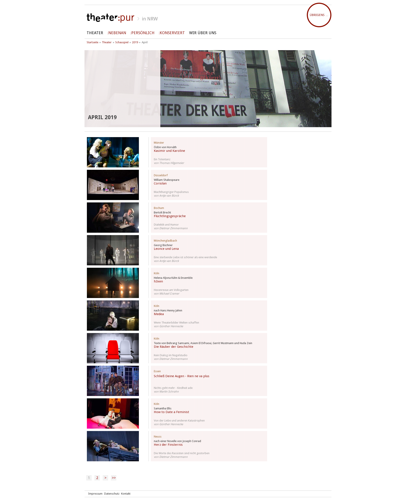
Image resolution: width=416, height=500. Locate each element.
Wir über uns (202, 32)
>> (114, 478)
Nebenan (117, 32)
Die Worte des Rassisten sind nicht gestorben (182, 453)
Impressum (95, 493)
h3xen (158, 281)
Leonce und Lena (166, 249)
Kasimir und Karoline (169, 151)
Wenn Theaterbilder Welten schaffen (176, 322)
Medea (159, 314)
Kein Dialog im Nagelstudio (170, 355)
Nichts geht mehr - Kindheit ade (173, 387)
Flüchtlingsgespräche (170, 216)
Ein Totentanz (162, 159)
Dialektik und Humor (166, 224)
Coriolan (160, 183)
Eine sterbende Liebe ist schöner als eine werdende (185, 257)
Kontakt (125, 493)
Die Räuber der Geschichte (173, 347)
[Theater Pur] (208, 18)
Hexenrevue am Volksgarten (171, 290)
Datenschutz (111, 493)
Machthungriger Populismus (171, 192)
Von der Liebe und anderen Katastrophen (179, 420)
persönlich (142, 32)
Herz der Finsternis (168, 445)
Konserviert (172, 32)
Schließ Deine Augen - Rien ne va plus (181, 376)
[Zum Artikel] (112, 152)
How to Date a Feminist (171, 412)
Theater (95, 32)
